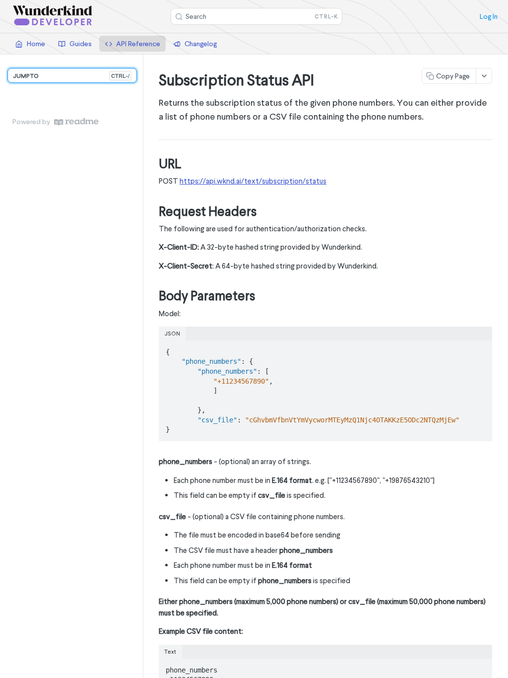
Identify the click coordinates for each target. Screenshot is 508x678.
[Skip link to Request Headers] (152, 211)
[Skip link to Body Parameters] (152, 296)
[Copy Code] (480, 349)
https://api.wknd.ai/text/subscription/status (253, 181)
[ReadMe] (76, 122)
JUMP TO (71, 75)
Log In (489, 16)
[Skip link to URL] (152, 163)
